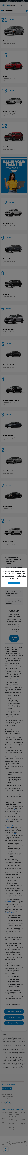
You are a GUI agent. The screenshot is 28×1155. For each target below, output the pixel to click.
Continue (14, 583)
